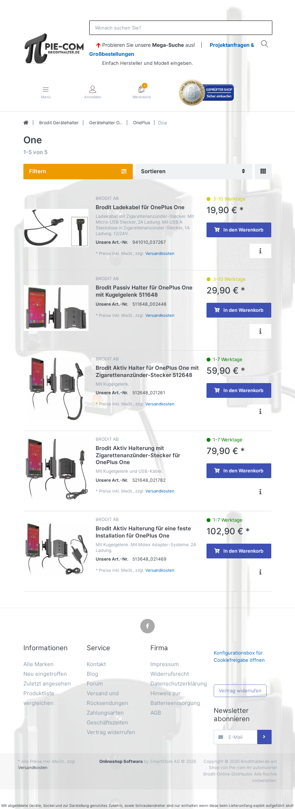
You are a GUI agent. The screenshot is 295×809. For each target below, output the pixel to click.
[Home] (25, 123)
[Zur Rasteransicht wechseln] (263, 171)
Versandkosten (159, 253)
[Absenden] (264, 737)
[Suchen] (265, 44)
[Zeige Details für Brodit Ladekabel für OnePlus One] (56, 227)
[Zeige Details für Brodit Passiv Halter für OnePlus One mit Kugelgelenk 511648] (56, 308)
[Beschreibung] (260, 251)
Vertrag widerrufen (240, 690)
